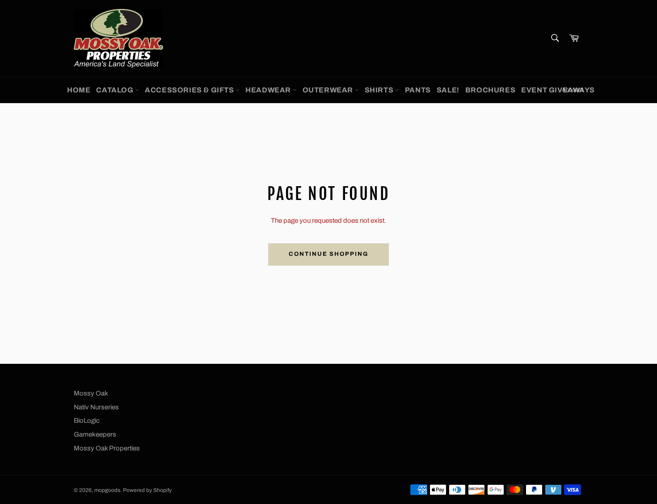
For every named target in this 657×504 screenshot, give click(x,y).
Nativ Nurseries (96, 407)
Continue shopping (328, 254)
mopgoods (107, 490)
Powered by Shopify (147, 490)
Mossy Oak (91, 393)
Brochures (490, 90)
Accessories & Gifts (190, 90)
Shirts (380, 90)
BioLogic (87, 420)
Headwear (268, 90)
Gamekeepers (95, 434)
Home (78, 90)
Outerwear (329, 90)
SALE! (448, 90)
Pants (418, 90)
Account (572, 90)
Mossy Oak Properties (107, 448)
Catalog (115, 90)
